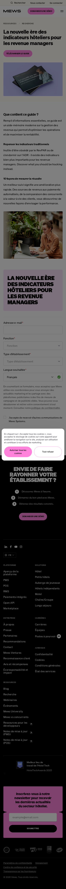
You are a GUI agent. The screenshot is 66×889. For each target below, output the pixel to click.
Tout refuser (48, 451)
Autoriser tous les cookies (18, 451)
